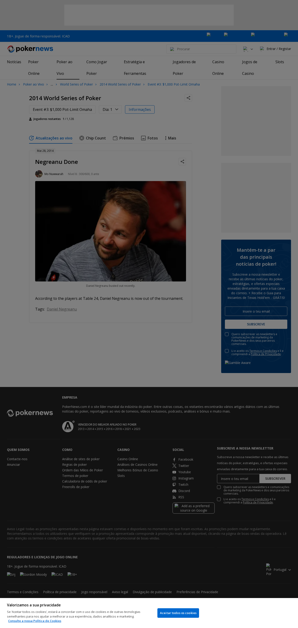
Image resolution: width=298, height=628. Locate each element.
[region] (149, 613)
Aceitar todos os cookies (178, 613)
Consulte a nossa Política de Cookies (34, 621)
